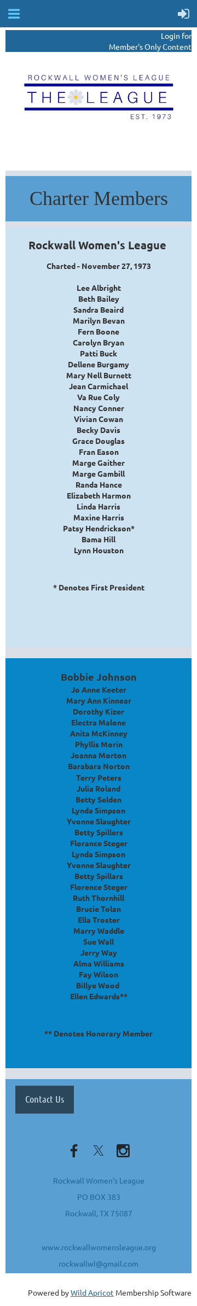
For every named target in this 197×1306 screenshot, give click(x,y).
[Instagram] (123, 1150)
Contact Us (44, 1099)
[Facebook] (74, 1150)
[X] (98, 1150)
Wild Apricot (92, 1292)
